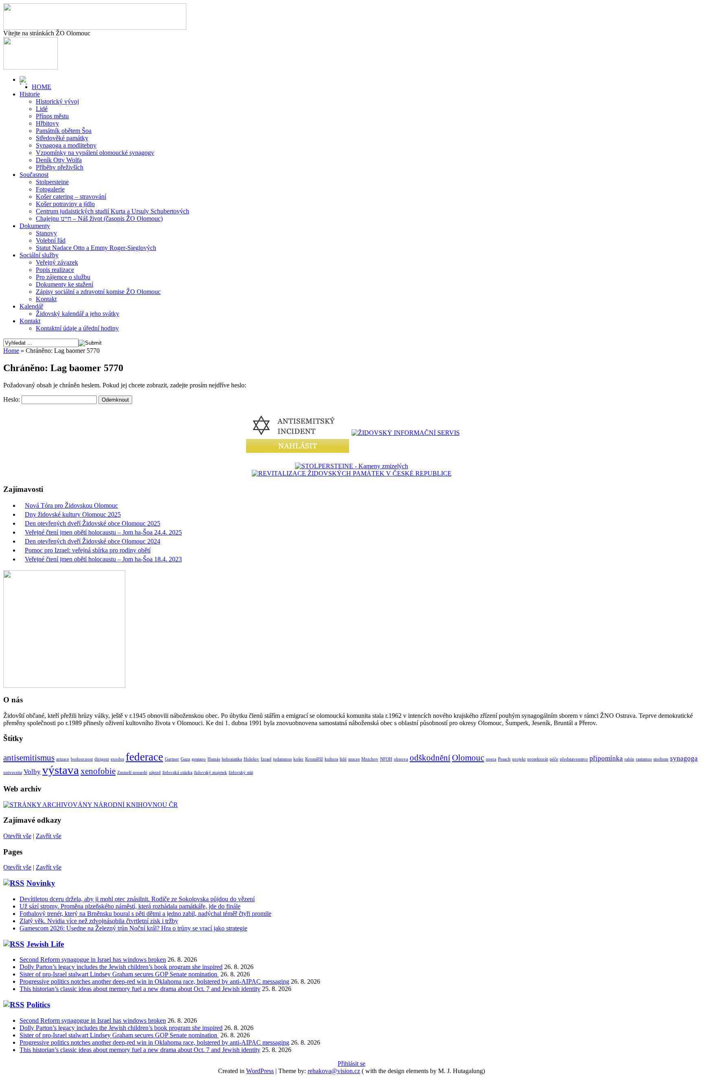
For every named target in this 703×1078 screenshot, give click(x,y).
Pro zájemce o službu (63, 277)
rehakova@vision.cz (334, 1070)
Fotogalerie (50, 189)
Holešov (251, 759)
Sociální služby (39, 255)
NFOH (386, 759)
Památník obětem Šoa (64, 130)
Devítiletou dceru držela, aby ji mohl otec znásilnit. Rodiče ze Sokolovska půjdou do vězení (137, 898)
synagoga (684, 758)
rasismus (644, 759)
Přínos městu (52, 116)
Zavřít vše (48, 835)
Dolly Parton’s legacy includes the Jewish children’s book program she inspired (121, 966)
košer (298, 759)
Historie (30, 94)
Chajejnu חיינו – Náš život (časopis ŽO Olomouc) (99, 218)
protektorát (537, 759)
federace (144, 757)
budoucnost (82, 759)
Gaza (185, 759)
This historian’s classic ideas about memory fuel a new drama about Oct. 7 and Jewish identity (140, 988)
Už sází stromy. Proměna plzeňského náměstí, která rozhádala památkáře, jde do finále (130, 906)
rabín (629, 759)
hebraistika (232, 759)
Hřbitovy (47, 123)
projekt (519, 759)
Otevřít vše (17, 835)
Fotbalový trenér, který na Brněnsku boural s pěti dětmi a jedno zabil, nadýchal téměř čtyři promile (145, 913)
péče (554, 759)
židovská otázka (177, 772)
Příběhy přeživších (59, 167)
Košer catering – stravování (71, 196)
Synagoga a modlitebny (66, 145)
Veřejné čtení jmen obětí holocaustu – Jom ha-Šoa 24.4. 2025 (103, 532)
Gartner (172, 759)
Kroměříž (314, 759)
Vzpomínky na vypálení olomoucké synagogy (95, 152)
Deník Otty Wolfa (59, 159)
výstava (60, 769)
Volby (32, 772)
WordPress (260, 1070)
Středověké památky (62, 138)
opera (491, 759)
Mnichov (369, 759)
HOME (41, 86)
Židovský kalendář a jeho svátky (77, 313)
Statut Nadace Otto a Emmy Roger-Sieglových (96, 247)
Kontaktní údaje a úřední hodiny (77, 328)
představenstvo (574, 759)
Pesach (504, 759)
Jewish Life (45, 944)
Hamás (213, 759)
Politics (38, 1004)
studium (660, 759)
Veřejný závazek (57, 262)
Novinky (40, 883)
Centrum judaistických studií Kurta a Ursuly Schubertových (112, 211)
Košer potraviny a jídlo (65, 203)
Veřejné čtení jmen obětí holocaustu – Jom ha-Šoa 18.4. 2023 (103, 559)
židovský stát (241, 772)
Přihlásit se (351, 1063)
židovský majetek (210, 772)
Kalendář (31, 306)
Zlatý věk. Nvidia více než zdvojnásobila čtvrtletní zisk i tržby (99, 920)
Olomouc (468, 758)
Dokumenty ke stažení (64, 284)
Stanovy (46, 233)
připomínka (606, 758)
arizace (62, 759)
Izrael (266, 759)
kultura (331, 759)
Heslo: (12, 399)
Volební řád (50, 240)
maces (354, 759)
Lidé (42, 108)
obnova (401, 759)
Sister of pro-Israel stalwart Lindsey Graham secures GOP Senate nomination (119, 974)
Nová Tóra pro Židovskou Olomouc (71, 505)
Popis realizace (55, 269)
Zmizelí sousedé (132, 772)
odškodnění (430, 758)
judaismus (282, 759)
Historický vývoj (57, 101)
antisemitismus (29, 758)
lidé (343, 759)
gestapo (199, 759)
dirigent (101, 759)
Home (11, 350)
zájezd (155, 772)
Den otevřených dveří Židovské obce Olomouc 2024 (92, 541)
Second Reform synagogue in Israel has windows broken (93, 959)
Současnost (34, 174)
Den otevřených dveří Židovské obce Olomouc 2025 (92, 523)
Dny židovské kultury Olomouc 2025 (73, 514)
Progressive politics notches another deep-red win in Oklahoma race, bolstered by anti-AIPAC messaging (154, 981)
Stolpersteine (52, 181)
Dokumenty (35, 225)
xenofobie (98, 771)
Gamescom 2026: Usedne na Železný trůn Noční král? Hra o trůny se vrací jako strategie (133, 928)
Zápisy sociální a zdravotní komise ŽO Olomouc (98, 291)
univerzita (12, 772)
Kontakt (46, 299)
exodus (117, 759)
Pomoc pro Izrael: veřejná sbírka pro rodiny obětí (88, 550)
